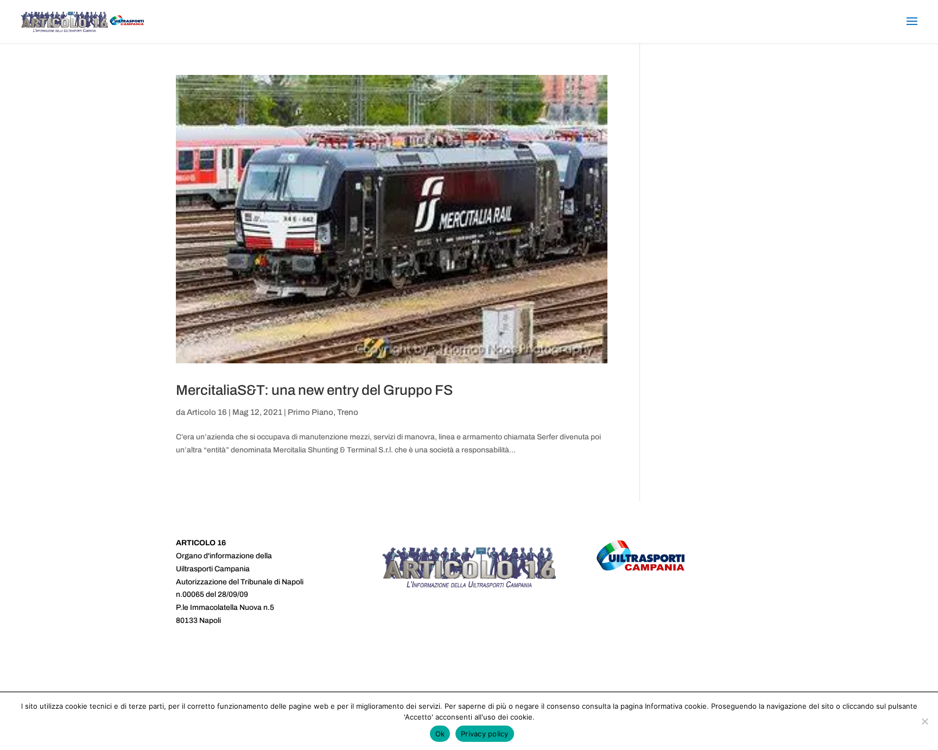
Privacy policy (485, 733)
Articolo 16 (207, 412)
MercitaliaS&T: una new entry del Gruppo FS (314, 390)
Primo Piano (310, 412)
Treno (347, 412)
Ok (440, 733)
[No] (924, 721)
